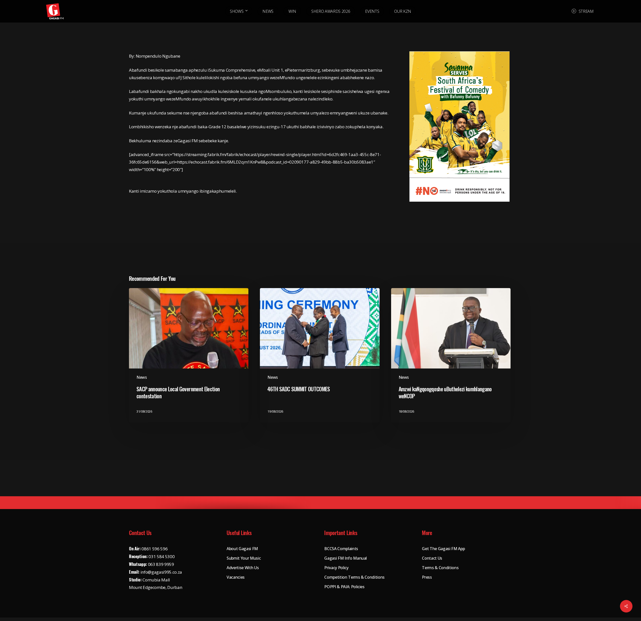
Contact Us (432, 558)
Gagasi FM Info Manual (345, 558)
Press (427, 577)
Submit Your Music (244, 558)
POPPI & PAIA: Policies (344, 586)
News (141, 377)
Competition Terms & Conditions (354, 577)
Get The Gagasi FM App (443, 548)
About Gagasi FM (242, 548)
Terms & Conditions (440, 567)
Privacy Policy (336, 567)
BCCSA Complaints (341, 548)
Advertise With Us (243, 567)
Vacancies (236, 577)
